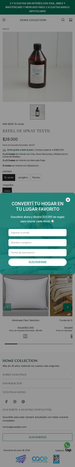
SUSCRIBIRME (38, 262)
